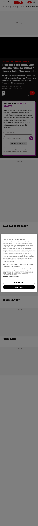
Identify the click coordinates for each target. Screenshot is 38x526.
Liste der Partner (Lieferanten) (11, 276)
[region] (19, 263)
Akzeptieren (19, 287)
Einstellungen (19, 282)
